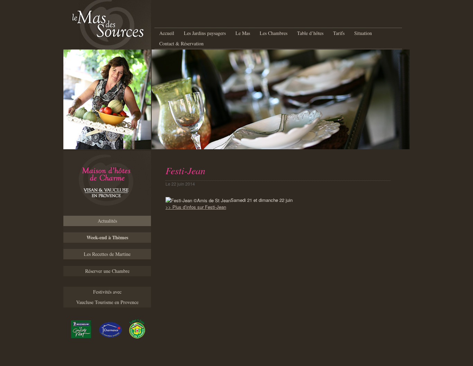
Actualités (107, 220)
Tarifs (339, 33)
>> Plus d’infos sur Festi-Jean (196, 207)
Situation (363, 33)
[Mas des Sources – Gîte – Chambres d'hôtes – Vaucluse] (107, 183)
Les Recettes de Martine (107, 254)
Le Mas (242, 33)
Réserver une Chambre (107, 271)
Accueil (166, 33)
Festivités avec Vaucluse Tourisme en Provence (107, 296)
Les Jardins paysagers (205, 33)
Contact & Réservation (181, 43)
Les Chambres (273, 33)
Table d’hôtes (310, 33)
